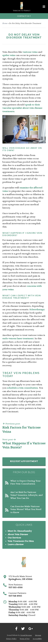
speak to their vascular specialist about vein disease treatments (22, 108)
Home (4, 23)
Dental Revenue (26, 635)
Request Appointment (24, 461)
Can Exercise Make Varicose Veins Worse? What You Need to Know (25, 509)
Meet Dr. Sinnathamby (20, 531)
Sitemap (38, 635)
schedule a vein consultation (22, 387)
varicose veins (30, 52)
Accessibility (37, 639)
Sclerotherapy (37, 309)
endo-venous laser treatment (18, 338)
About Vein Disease (18, 534)
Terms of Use (25, 639)
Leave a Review (16, 544)
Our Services (14, 537)
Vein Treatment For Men (21, 541)
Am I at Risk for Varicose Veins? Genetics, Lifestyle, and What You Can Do (26, 495)
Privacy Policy (11, 639)
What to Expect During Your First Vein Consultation (25, 482)
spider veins (8, 55)
